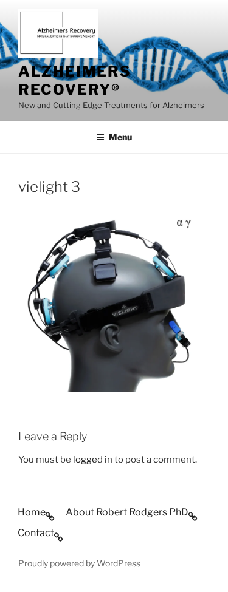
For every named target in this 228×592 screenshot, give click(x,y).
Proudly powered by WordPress (79, 563)
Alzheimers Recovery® (74, 80)
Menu (120, 137)
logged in (92, 459)
